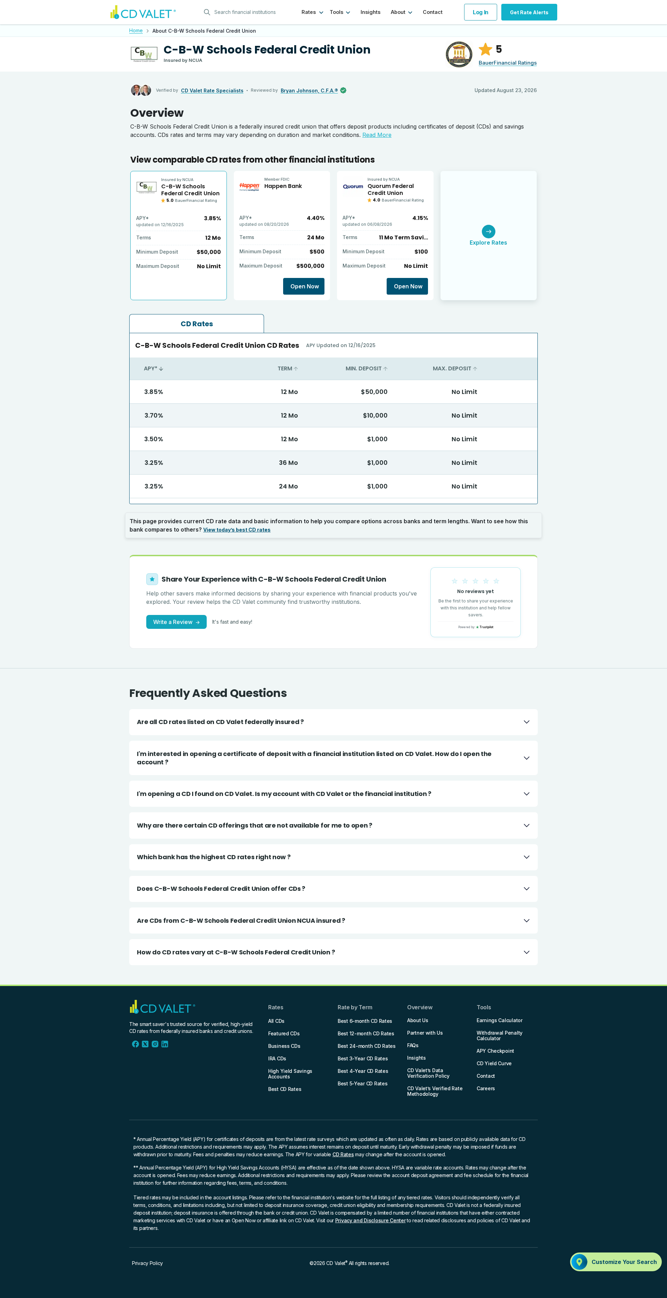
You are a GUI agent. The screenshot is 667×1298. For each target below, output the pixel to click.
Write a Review (176, 621)
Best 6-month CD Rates (365, 1021)
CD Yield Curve (494, 1063)
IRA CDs (277, 1058)
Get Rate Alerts (529, 12)
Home (136, 30)
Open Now (304, 286)
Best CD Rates (284, 1089)
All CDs (276, 1021)
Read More (377, 134)
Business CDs (284, 1046)
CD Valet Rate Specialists (212, 90)
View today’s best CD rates (237, 530)
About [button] (398, 12)
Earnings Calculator (499, 1020)
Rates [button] (309, 12)
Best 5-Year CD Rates (362, 1083)
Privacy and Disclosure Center (370, 1220)
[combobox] (242, 12)
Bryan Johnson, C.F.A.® (309, 90)
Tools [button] (336, 12)
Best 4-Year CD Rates (363, 1071)
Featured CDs (284, 1033)
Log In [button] (480, 12)
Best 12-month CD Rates (366, 1033)
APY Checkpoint (495, 1051)
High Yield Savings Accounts (290, 1073)
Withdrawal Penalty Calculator (499, 1035)
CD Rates (343, 1154)
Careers (486, 1088)
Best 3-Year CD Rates (363, 1058)
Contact (433, 12)
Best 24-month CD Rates (367, 1046)
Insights (370, 12)
